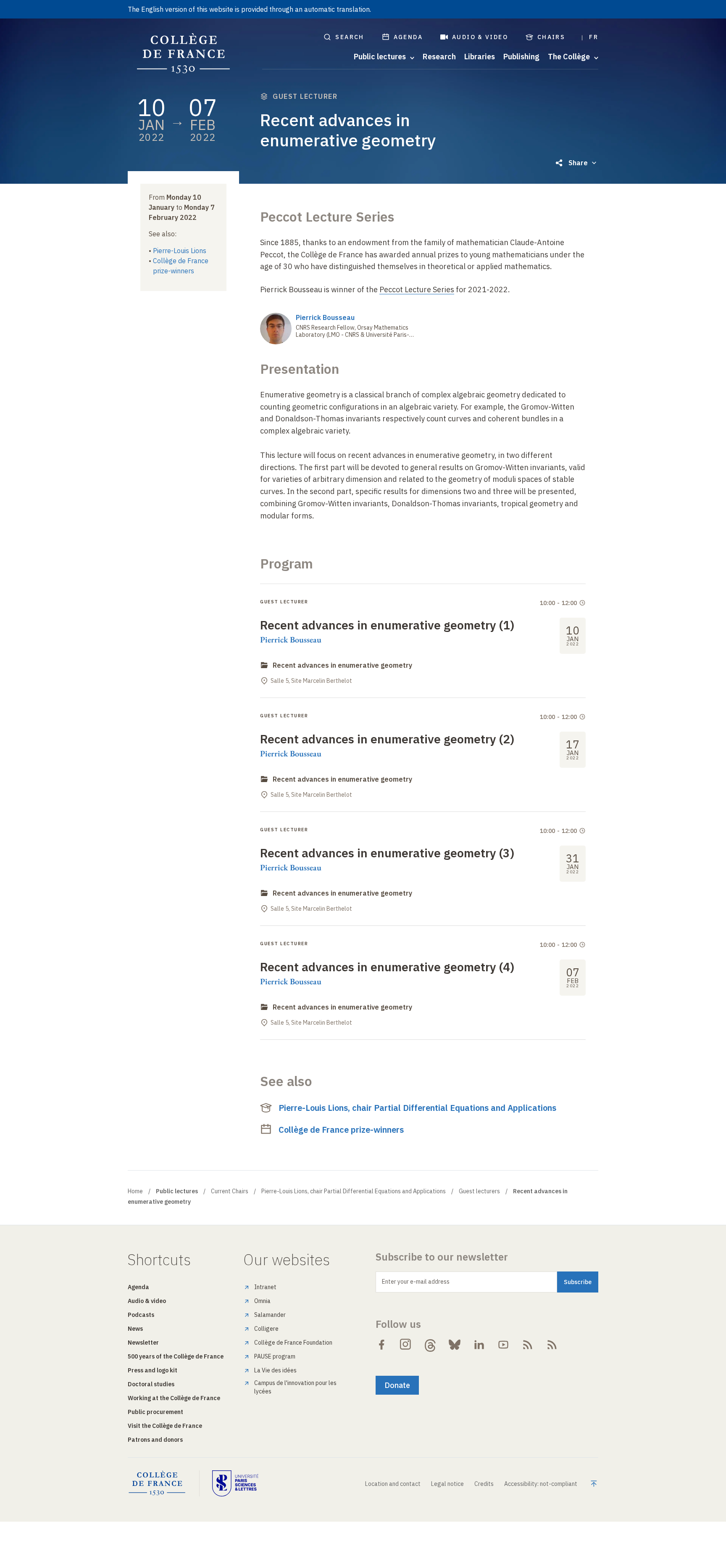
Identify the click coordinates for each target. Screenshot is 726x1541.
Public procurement (155, 1412)
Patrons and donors (155, 1439)
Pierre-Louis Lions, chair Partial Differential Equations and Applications (417, 1107)
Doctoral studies (151, 1384)
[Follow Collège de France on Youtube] (503, 1345)
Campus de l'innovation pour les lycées (295, 1387)
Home (135, 1191)
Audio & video (480, 37)
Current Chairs (229, 1191)
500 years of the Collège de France (176, 1356)
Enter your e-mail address (416, 1281)
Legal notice (447, 1484)
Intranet (265, 1287)
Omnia (262, 1301)
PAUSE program (274, 1356)
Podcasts (141, 1315)
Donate (397, 1385)
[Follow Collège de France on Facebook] (381, 1345)
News (135, 1328)
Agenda (408, 37)
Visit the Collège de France (165, 1426)
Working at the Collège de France (174, 1398)
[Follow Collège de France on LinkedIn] (479, 1345)
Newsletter (143, 1342)
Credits (484, 1484)
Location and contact (393, 1484)
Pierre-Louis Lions (179, 250)
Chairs (551, 37)
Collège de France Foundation (293, 1342)
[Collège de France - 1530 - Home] (183, 53)
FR (593, 37)
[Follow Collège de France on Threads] (430, 1345)
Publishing (521, 56)
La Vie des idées (275, 1370)
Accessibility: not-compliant (540, 1484)
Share (578, 163)
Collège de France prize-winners (341, 1129)
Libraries (479, 56)
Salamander (270, 1315)
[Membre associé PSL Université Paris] (235, 1483)
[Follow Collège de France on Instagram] (406, 1345)
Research (439, 56)
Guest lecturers (479, 1191)
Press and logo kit (152, 1370)
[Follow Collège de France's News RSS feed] (528, 1345)
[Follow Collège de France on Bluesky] (454, 1345)
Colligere (266, 1328)
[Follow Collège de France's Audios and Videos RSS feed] (552, 1345)
